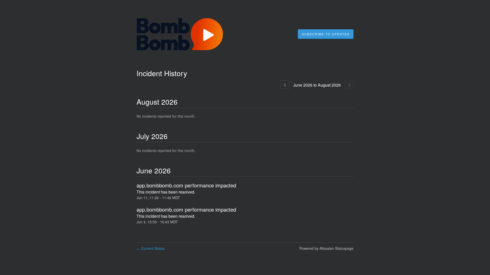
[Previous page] (284, 84)
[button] (325, 34)
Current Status (151, 248)
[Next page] (349, 84)
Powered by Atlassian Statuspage (326, 248)
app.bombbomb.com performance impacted (186, 185)
